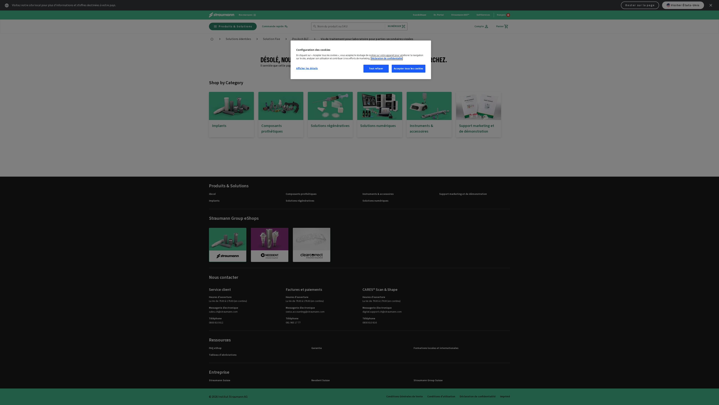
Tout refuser (376, 68)
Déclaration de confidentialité (386, 58)
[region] (361, 59)
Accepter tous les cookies (408, 68)
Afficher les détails (307, 68)
